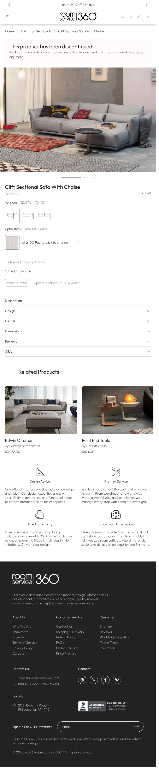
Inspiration (107, 647)
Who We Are (21, 625)
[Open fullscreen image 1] (78, 120)
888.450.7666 (28, 683)
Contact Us (64, 625)
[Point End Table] (116, 409)
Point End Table (95, 439)
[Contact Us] (131, 17)
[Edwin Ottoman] (40, 409)
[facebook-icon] (105, 679)
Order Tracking (67, 647)
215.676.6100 (51, 683)
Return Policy (65, 636)
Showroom (20, 631)
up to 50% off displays (78, 4)
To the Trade (109, 641)
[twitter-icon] (94, 679)
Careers (18, 652)
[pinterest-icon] (117, 679)
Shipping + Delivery (70, 631)
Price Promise (66, 652)
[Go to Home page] (78, 16)
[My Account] (139, 17)
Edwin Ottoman (19, 439)
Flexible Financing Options (27, 262)
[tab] (71, 177)
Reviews (106, 631)
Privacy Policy (22, 647)
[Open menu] (7, 16)
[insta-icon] (82, 679)
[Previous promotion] (9, 4)
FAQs (60, 641)
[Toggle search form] (123, 17)
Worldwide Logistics (114, 636)
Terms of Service (24, 641)
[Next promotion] (146, 4)
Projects (18, 636)
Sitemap (106, 625)
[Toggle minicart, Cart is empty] (147, 17)
